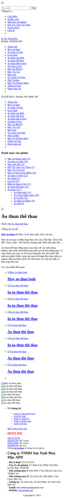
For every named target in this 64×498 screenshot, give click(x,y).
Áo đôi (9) (19, 203)
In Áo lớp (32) (21, 198)
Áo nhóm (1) (13, 178)
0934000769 (12, 445)
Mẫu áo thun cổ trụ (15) (19, 184)
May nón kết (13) (16, 164)
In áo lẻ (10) (13, 181)
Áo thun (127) (14, 189)
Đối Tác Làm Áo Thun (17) (21, 167)
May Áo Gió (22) (16, 170)
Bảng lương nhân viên (17, 429)
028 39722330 (13, 438)
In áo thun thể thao (22, 292)
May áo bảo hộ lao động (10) (21, 172)
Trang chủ (12, 46)
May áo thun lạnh (21, 279)
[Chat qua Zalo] (56, 470)
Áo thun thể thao (19, 223)
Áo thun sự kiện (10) (17, 161)
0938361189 (12, 441)
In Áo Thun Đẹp (9, 38)
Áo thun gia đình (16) (24, 200)
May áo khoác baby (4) (18, 158)
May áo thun (8, 234)
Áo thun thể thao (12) (18, 186)
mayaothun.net (25, 490)
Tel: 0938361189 (9, 5)
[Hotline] (2, 3)
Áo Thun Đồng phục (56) (26, 195)
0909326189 (12, 443)
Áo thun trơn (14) (22, 192)
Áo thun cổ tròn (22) (17, 175)
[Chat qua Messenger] (56, 477)
